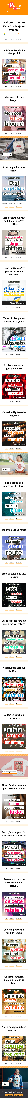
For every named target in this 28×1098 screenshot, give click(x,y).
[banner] (14, 26)
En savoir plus (18, 1095)
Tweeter (12, 39)
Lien (6, 39)
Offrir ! (5, 1084)
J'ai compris (9, 1095)
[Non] (26, 1093)
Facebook (18, 39)
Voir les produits (9, 772)
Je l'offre (5, 469)
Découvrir (6, 154)
